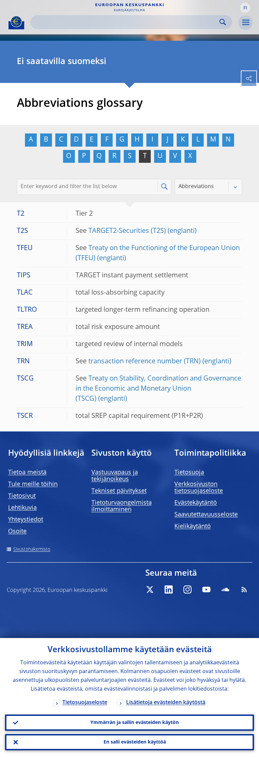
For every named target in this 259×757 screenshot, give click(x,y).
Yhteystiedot (25, 520)
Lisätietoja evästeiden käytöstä (165, 702)
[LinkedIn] (169, 589)
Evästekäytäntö (195, 503)
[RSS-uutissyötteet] (244, 589)
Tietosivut (22, 496)
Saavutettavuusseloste (206, 515)
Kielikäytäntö (192, 526)
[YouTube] (206, 589)
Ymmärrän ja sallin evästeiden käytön (134, 722)
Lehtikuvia (22, 508)
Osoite (17, 531)
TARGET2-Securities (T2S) (127, 231)
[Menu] (245, 23)
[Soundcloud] (225, 589)
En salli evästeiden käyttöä (135, 742)
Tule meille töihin (33, 484)
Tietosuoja (189, 473)
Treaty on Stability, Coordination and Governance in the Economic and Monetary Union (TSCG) (158, 388)
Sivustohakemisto (31, 549)
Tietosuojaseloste (84, 702)
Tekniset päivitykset (119, 491)
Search (222, 22)
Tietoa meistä (27, 473)
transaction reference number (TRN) (144, 361)
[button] (245, 8)
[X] (150, 589)
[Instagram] (187, 589)
